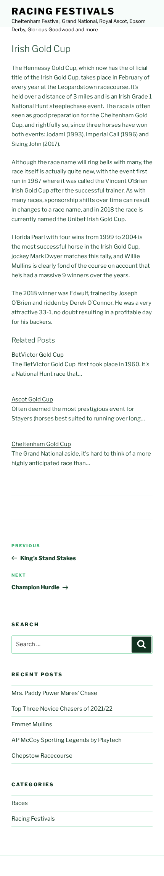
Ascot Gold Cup (32, 399)
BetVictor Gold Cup (37, 354)
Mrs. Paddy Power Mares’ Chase (54, 693)
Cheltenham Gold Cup (41, 444)
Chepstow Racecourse (41, 755)
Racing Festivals (63, 11)
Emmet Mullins (31, 724)
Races (19, 803)
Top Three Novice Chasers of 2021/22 (62, 708)
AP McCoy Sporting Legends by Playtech (66, 740)
